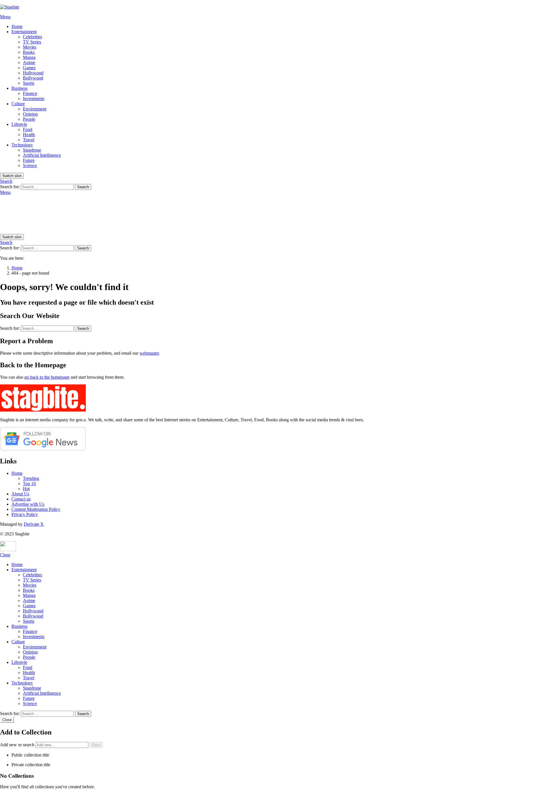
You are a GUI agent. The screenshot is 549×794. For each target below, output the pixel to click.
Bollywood (33, 78)
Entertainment (24, 31)
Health (29, 134)
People (29, 119)
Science (30, 165)
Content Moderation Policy (35, 509)
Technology (22, 144)
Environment (34, 108)
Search (83, 187)
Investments (33, 98)
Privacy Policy (24, 514)
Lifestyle (19, 124)
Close (5, 554)
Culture (18, 103)
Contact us (21, 499)
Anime (29, 62)
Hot (26, 488)
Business (19, 88)
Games (29, 67)
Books (29, 52)
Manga (29, 57)
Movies (29, 47)
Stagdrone (32, 150)
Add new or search (17, 744)
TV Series (32, 41)
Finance (30, 93)
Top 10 (29, 483)
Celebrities (32, 36)
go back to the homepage (46, 377)
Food (27, 129)
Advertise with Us (27, 504)
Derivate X (34, 524)
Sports (28, 83)
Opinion (30, 114)
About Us (20, 493)
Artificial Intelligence (42, 155)
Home (17, 26)
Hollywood (33, 72)
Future (29, 160)
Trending (31, 478)
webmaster (149, 353)
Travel (28, 139)
